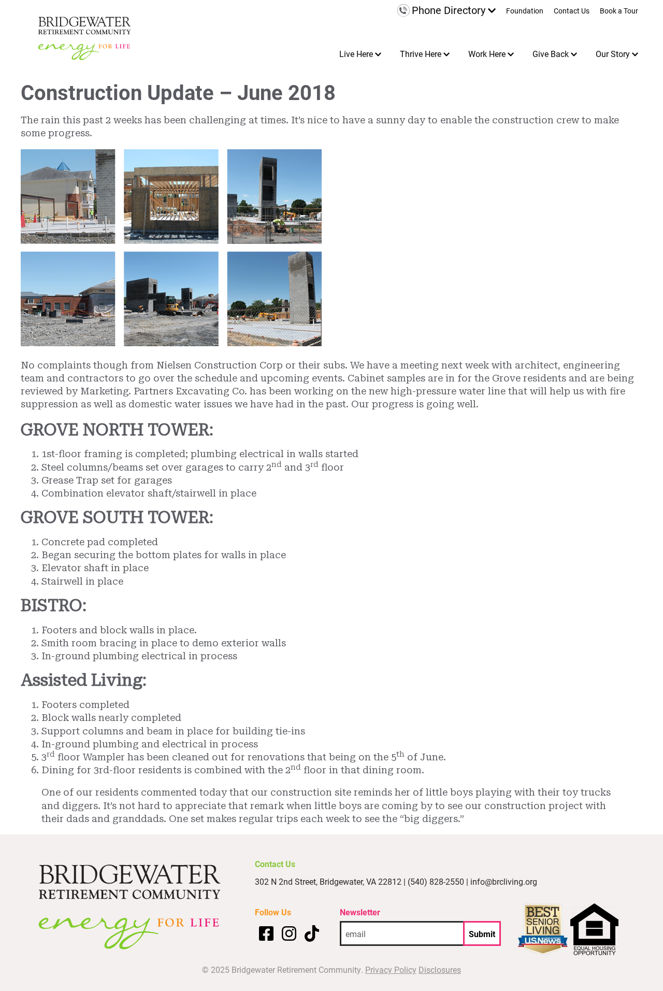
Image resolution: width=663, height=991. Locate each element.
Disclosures (440, 969)
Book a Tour (619, 11)
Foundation (524, 11)
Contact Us (571, 11)
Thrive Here (420, 53)
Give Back (550, 53)
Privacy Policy (390, 969)
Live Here (356, 53)
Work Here (487, 53)
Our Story (613, 53)
